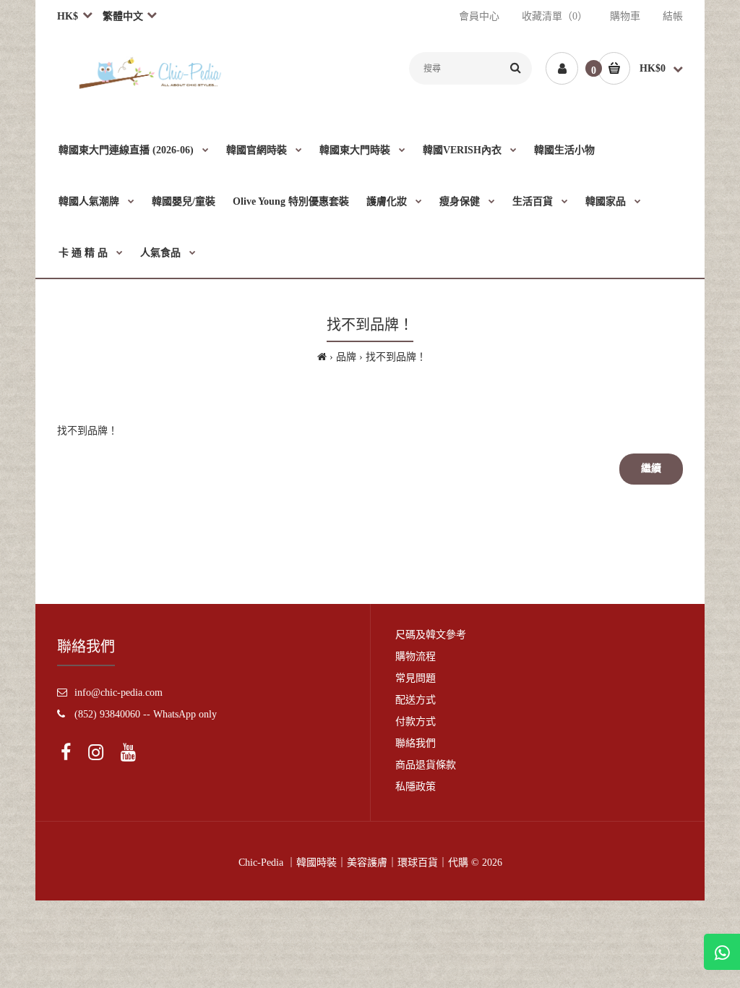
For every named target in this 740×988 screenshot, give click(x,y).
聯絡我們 (415, 743)
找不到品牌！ (396, 357)
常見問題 (415, 678)
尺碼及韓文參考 (430, 634)
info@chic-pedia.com (118, 692)
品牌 (346, 357)
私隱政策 (415, 786)
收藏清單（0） (555, 16)
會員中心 (479, 16)
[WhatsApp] (722, 952)
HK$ (67, 16)
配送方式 (415, 699)
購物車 (625, 16)
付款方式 (415, 721)
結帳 (673, 16)
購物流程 (415, 656)
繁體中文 (122, 16)
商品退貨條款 (425, 764)
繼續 (651, 468)
